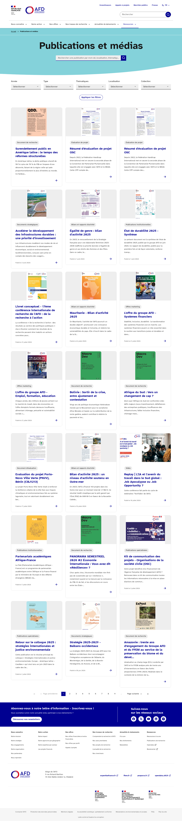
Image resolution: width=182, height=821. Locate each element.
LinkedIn (156, 719)
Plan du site (163, 812)
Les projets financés (45, 749)
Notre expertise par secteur (47, 745)
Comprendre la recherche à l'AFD (104, 736)
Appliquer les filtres (91, 97)
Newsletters (124, 745)
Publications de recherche (156, 741)
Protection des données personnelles (44, 812)
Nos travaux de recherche (76, 24)
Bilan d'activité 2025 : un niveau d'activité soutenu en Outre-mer (89, 478)
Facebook (133, 719)
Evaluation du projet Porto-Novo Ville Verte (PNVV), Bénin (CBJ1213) (34, 478)
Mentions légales (67, 812)
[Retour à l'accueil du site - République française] (40, 10)
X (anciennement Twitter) (141, 719)
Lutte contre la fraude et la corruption (91, 817)
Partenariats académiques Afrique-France (33, 558)
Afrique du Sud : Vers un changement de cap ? (141, 394)
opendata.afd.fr (161, 776)
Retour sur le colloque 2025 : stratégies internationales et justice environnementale (35, 646)
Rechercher (168, 14)
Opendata (150, 745)
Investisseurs (105, 5)
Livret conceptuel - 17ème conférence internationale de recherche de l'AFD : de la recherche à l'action (35, 312)
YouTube (148, 719)
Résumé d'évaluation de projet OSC (91, 150)
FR (166, 5)
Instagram (163, 719)
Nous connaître (17, 24)
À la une (122, 736)
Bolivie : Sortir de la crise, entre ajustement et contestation (88, 396)
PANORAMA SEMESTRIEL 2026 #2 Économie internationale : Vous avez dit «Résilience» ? (90, 562)
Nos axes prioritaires (100, 741)
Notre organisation (17, 749)
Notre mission (16, 736)
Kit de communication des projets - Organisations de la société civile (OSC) (143, 560)
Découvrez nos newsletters (26, 719)
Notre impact (42, 736)
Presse (155, 5)
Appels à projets (122, 5)
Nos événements (126, 741)
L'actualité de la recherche (101, 749)
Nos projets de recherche (101, 745)
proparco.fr (142, 776)
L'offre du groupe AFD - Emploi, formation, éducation (35, 394)
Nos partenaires (16, 753)
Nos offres (53, 24)
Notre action (36, 24)
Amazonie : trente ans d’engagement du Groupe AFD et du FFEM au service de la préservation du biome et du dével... (144, 650)
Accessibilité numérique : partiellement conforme (94, 812)
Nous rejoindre (16, 758)
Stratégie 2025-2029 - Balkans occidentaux (85, 644)
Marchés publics (141, 5)
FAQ (152, 812)
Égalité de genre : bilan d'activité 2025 (86, 232)
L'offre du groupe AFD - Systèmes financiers (140, 314)
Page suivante (133, 694)
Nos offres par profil (72, 743)
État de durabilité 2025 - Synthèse (141, 232)
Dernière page (148, 694)
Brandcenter (151, 749)
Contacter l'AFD (20, 812)
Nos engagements (17, 745)
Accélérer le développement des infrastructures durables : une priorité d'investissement (35, 234)
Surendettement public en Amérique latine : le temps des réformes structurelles (36, 152)
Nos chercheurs (98, 753)
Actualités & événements (105, 24)
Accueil (13, 31)
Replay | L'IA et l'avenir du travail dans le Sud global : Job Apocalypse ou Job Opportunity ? (142, 480)
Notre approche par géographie (49, 741)
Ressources (128, 24)
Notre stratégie (16, 741)
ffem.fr (127, 776)
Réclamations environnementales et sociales (131, 812)
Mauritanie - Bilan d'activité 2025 (89, 314)
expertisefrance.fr (108, 776)
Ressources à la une (154, 736)
